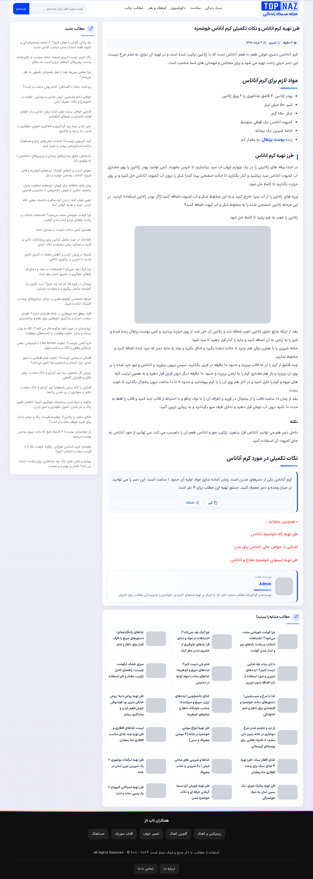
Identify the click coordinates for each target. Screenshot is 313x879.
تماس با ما (146, 868)
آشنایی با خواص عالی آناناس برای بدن (266, 547)
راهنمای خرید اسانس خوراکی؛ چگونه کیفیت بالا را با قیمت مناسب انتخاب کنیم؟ (58, 449)
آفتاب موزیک (124, 834)
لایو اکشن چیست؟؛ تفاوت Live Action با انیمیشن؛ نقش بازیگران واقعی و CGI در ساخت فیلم (54, 345)
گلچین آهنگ (178, 834)
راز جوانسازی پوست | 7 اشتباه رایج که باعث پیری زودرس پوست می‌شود (54, 434)
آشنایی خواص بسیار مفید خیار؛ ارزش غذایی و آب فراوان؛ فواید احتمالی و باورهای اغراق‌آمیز (55, 114)
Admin (265, 584)
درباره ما (169, 868)
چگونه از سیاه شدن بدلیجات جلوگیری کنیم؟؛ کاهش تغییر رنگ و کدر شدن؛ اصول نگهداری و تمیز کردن (54, 404)
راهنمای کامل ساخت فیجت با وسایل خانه (63, 229)
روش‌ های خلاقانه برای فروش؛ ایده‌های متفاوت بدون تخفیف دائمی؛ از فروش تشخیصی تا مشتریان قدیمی (56, 188)
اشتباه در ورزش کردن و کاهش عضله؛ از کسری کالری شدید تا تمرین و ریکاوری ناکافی (58, 257)
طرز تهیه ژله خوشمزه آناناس (274, 534)
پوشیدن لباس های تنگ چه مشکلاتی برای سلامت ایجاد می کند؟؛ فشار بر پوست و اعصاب (55, 463)
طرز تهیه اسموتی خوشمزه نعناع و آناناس (264, 560)
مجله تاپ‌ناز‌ (279, 8)
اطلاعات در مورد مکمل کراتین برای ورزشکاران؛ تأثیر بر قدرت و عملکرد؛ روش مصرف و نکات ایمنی (56, 242)
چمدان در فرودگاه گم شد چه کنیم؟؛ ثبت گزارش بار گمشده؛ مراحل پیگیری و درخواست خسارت (58, 286)
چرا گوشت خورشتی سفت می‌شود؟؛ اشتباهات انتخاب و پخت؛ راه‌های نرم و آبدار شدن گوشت (56, 217)
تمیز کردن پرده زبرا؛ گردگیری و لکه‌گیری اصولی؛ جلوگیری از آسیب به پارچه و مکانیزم (54, 129)
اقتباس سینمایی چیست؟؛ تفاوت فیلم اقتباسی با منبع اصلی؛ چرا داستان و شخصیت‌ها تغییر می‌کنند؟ (57, 360)
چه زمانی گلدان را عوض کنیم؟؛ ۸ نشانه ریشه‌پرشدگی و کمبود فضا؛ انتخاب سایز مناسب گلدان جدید (55, 45)
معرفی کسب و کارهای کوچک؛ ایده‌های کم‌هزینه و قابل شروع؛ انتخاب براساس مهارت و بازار (56, 173)
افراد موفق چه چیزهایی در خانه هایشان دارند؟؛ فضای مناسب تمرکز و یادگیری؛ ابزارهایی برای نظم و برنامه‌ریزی (55, 316)
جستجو (21, 8)
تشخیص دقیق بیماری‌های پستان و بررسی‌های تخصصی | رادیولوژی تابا (54, 158)
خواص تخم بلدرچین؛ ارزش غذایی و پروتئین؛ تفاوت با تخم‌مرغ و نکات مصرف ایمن (56, 99)
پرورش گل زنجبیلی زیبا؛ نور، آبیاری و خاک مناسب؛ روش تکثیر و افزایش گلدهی (56, 375)
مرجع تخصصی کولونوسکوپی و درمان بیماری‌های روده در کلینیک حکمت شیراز (54, 301)
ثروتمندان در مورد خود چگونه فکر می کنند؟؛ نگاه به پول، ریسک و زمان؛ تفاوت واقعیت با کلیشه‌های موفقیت (54, 331)
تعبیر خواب (151, 834)
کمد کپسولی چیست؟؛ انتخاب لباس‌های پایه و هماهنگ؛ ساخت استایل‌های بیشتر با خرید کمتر (55, 143)
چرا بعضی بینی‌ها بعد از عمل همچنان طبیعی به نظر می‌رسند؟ (57, 74)
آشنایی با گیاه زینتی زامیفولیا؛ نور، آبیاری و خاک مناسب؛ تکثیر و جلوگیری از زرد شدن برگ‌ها (55, 390)
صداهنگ (98, 834)
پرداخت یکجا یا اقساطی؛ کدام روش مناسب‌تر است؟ (57, 86)
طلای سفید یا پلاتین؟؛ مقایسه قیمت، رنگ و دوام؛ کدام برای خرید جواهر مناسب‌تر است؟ (54, 419)
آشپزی (272, 43)
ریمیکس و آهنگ (209, 834)
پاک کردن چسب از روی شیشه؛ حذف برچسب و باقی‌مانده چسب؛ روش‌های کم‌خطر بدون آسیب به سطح (54, 59)
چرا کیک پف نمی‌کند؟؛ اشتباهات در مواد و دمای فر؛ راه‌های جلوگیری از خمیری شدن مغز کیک (58, 272)
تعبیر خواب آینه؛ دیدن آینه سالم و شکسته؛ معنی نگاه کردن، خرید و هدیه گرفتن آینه (57, 202)
